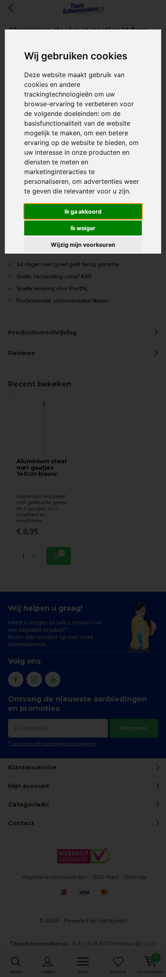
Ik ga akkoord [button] (83, 211)
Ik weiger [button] (83, 228)
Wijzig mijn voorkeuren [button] (83, 244)
